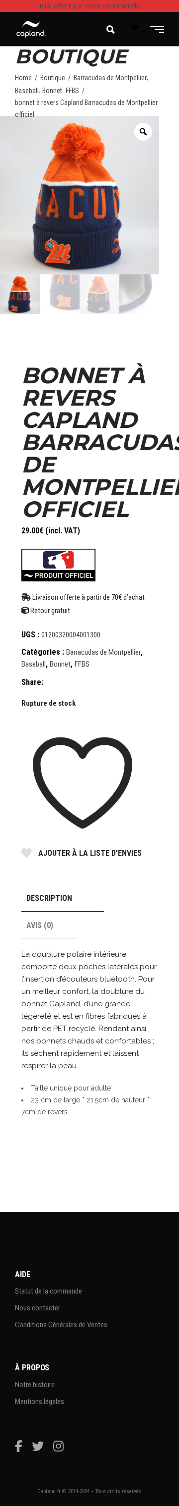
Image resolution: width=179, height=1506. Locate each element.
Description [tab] (49, 898)
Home (23, 78)
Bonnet (52, 91)
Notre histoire (35, 1384)
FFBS (72, 91)
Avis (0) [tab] (39, 925)
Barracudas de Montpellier (110, 78)
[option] (79, 195)
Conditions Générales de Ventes (61, 1324)
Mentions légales (39, 1401)
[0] (135, 29)
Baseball (27, 91)
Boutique (52, 78)
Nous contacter (37, 1307)
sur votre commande (89, 6)
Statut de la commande (48, 1291)
